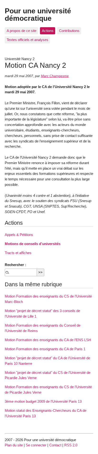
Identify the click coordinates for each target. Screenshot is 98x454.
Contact (55, 445)
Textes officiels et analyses (27, 40)
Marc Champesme (55, 76)
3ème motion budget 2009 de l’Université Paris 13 (43, 401)
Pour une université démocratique (38, 14)
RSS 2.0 (70, 445)
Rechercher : (15, 265)
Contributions (69, 31)
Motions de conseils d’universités (32, 244)
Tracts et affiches (18, 253)
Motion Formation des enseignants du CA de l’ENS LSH (48, 340)
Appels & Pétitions (19, 235)
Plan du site (14, 445)
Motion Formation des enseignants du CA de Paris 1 (45, 349)
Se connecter (36, 445)
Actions (48, 31)
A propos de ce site (21, 31)
